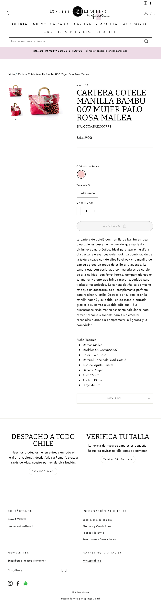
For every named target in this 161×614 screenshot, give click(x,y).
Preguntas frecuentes (94, 32)
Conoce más (43, 471)
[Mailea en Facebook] (18, 583)
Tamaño (84, 185)
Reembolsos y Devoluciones (99, 539)
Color (88, 166)
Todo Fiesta (54, 32)
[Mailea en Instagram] (10, 583)
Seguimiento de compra (97, 520)
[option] (80, 51)
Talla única (87, 193)
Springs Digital (92, 598)
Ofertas (21, 24)
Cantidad (85, 203)
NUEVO (40, 24)
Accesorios (136, 24)
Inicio (11, 74)
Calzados (60, 24)
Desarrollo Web (69, 598)
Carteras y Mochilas (97, 24)
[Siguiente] (16, 118)
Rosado (81, 174)
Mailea (83, 85)
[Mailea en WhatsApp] (25, 583)
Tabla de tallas (118, 459)
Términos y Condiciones (97, 526)
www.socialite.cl (92, 561)
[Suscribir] (64, 570)
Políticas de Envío (93, 533)
